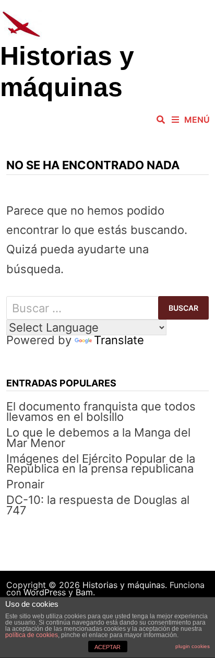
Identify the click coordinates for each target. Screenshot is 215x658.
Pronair (25, 484)
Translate (119, 340)
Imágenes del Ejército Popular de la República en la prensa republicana (100, 464)
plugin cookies (192, 646)
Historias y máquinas (123, 585)
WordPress (44, 592)
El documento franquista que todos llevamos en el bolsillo (101, 412)
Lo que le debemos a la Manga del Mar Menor (98, 438)
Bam (84, 592)
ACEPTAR (107, 647)
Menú (197, 119)
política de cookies (31, 635)
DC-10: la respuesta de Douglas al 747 (97, 505)
